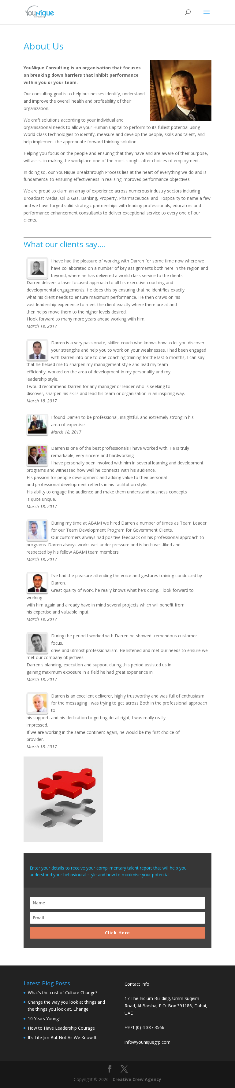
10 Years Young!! (44, 1018)
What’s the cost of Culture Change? (62, 992)
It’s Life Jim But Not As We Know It (62, 1037)
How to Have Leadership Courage (61, 1028)
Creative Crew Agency (137, 1079)
